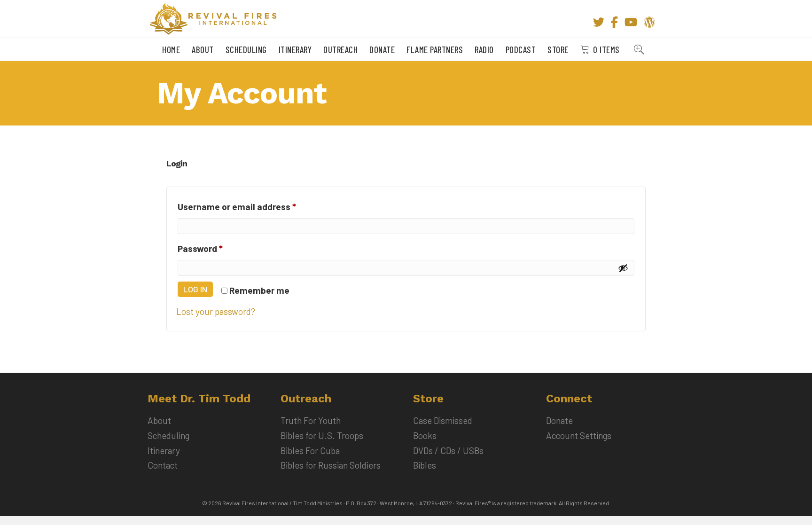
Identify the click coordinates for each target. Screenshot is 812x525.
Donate (382, 49)
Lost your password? (215, 311)
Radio (484, 49)
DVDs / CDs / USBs (448, 450)
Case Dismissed (442, 420)
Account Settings (578, 435)
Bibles (424, 465)
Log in (195, 289)
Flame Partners (434, 49)
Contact (163, 465)
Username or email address (255, 206)
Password (218, 248)
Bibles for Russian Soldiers (331, 465)
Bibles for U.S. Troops (322, 435)
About (203, 49)
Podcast (521, 49)
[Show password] (623, 268)
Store (558, 49)
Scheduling (246, 49)
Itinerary (295, 49)
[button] (641, 49)
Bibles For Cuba (310, 450)
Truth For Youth (311, 420)
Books (425, 435)
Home (171, 49)
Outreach (340, 49)
